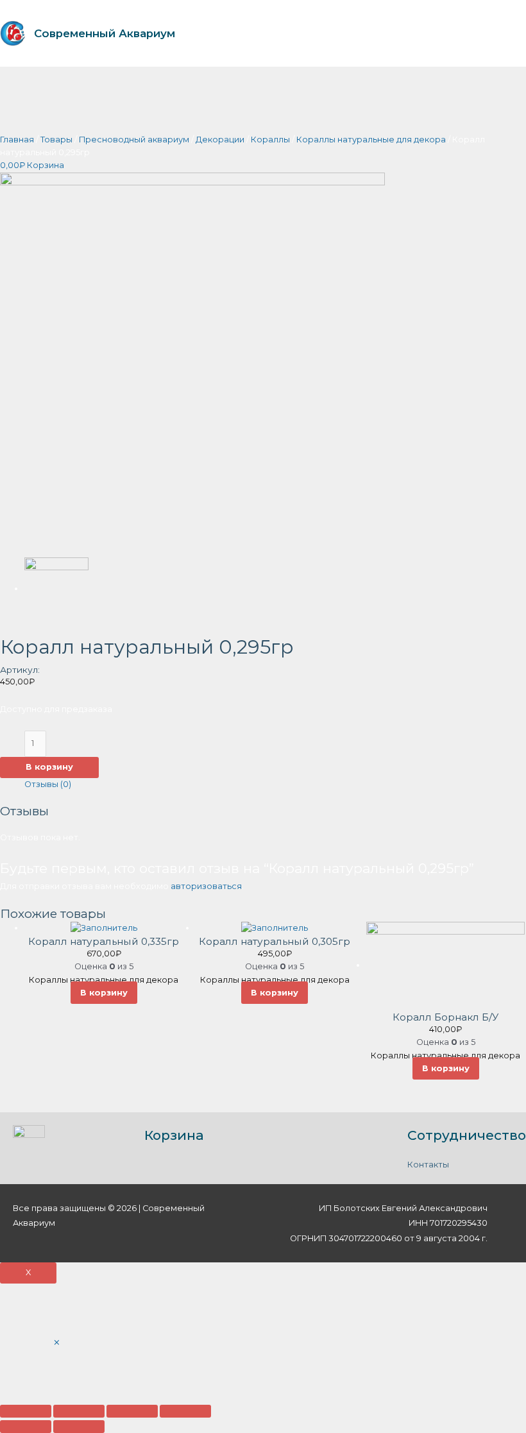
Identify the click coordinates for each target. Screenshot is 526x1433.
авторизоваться (206, 886)
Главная (17, 139)
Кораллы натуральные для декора (371, 139)
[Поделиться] (79, 1411)
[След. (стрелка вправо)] (79, 1426)
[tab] (47, 784)
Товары (56, 139)
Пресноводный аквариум (134, 139)
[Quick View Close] (57, 1343)
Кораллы (270, 139)
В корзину (49, 767)
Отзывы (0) (47, 784)
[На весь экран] (132, 1411)
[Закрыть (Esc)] (25, 1411)
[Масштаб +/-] (185, 1411)
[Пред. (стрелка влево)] (25, 1426)
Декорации (220, 139)
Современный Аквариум (104, 33)
